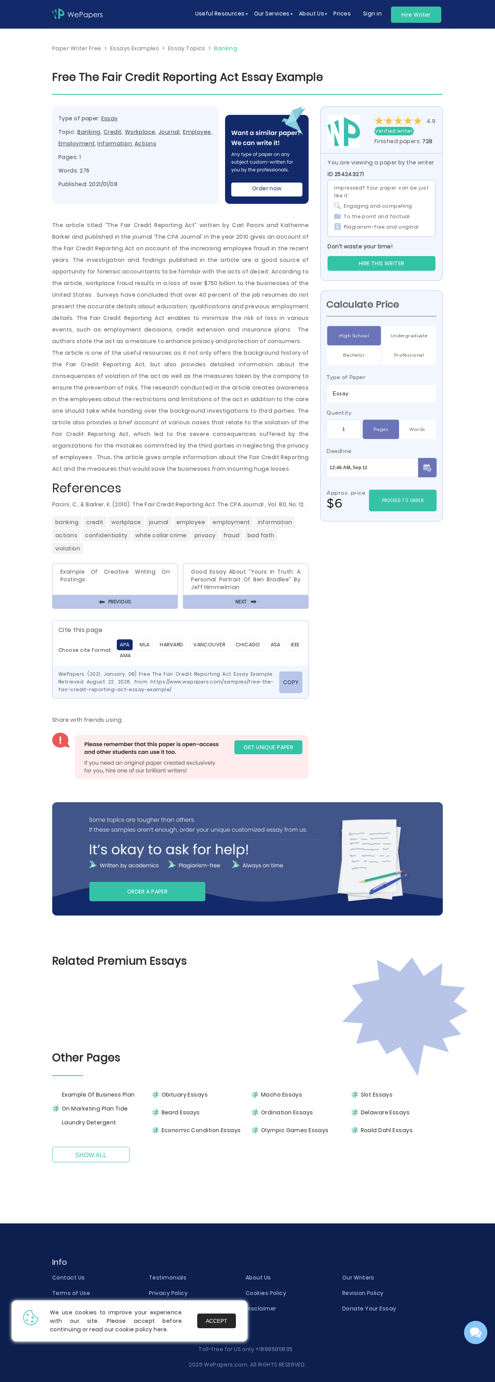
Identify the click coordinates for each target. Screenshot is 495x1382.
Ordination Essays (287, 1112)
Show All (91, 1155)
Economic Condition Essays (201, 1130)
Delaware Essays (385, 1112)
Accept (216, 1321)
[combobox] (381, 393)
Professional (409, 354)
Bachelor (354, 354)
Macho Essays (281, 1094)
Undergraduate (409, 335)
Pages (381, 429)
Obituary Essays (185, 1094)
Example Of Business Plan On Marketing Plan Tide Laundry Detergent (98, 1108)
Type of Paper (345, 377)
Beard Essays (181, 1112)
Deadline (339, 451)
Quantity (339, 413)
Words (417, 429)
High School (354, 335)
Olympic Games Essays (295, 1130)
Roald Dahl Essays (387, 1130)
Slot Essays (377, 1094)
